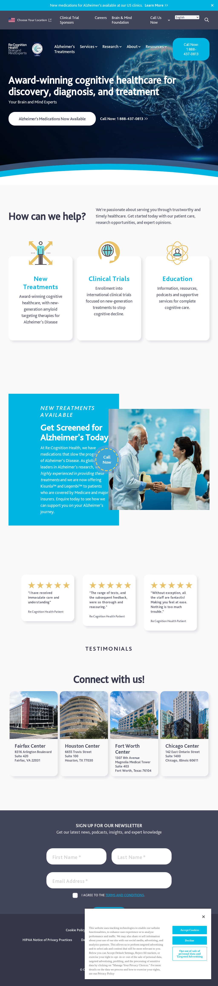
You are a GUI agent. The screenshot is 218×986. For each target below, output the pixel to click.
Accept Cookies (189, 930)
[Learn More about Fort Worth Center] (134, 733)
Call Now (107, 460)
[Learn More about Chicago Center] (184, 733)
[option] (47, 598)
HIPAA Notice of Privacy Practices (47, 940)
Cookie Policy (76, 930)
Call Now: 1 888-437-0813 (191, 49)
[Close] (212, 5)
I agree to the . (113, 895)
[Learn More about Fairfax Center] (34, 733)
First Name (66, 857)
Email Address (70, 881)
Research (110, 46)
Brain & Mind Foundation (122, 20)
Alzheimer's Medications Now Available (52, 118)
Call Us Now (155, 20)
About (132, 46)
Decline (189, 940)
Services (87, 46)
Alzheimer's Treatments (64, 49)
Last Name (132, 857)
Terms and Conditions (125, 895)
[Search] (207, 20)
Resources (155, 46)
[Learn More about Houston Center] (84, 733)
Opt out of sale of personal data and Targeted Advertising (190, 953)
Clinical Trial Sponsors (69, 20)
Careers (101, 17)
